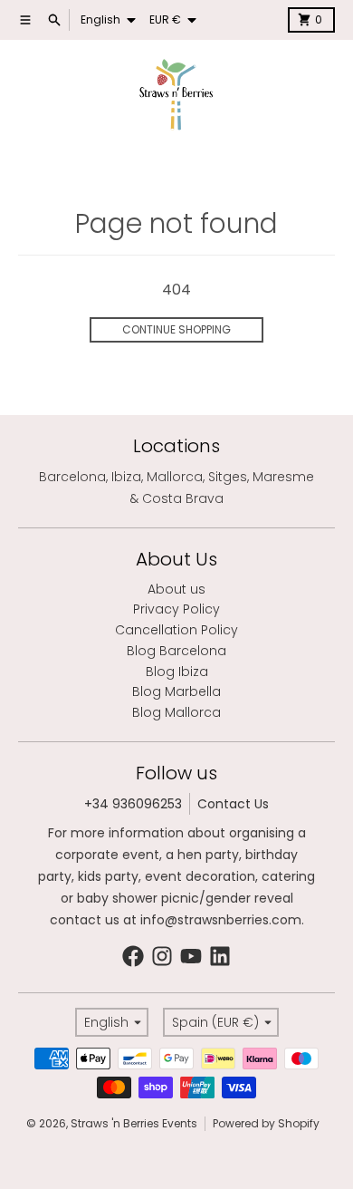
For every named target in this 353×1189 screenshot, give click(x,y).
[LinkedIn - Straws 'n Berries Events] (220, 956)
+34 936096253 (133, 804)
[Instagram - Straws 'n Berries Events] (162, 956)
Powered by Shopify (266, 1123)
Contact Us (233, 804)
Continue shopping (176, 329)
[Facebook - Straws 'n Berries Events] (133, 956)
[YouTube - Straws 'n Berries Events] (191, 956)
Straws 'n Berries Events (134, 1123)
